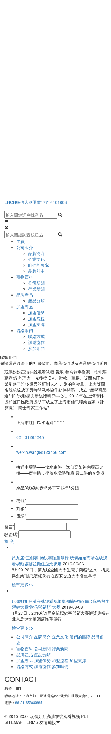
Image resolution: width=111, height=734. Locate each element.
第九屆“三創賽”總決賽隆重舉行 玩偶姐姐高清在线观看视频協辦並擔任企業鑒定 (59, 561)
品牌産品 (24, 295)
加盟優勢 (36, 313)
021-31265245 (30, 437)
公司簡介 (24, 247)
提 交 (9, 541)
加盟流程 (36, 318)
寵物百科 (24, 277)
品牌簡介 (36, 253)
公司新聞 (36, 283)
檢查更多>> (22, 584)
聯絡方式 (36, 336)
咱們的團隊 (38, 265)
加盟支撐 (36, 324)
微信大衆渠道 (28, 202)
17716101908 (54, 202)
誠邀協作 (36, 342)
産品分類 (36, 301)
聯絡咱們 (24, 330)
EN (7, 202)
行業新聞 (36, 289)
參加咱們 (36, 348)
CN (13, 202)
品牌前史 (36, 271)
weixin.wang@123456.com (41, 452)
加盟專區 (24, 307)
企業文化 (36, 259)
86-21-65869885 (28, 702)
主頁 (20, 241)
